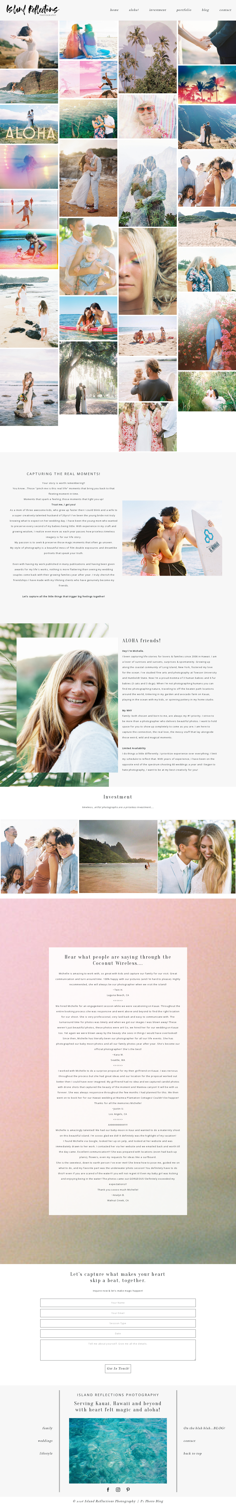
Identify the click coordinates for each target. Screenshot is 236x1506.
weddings (45, 1441)
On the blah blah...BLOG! (204, 1428)
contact (225, 10)
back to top (192, 1454)
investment (157, 10)
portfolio (184, 10)
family (47, 1428)
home (114, 10)
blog (205, 10)
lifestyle (46, 1454)
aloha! (134, 10)
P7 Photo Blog (151, 1501)
